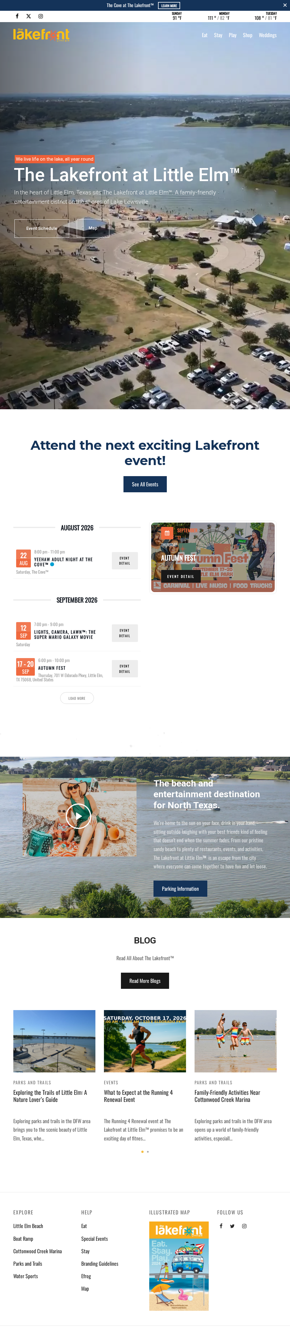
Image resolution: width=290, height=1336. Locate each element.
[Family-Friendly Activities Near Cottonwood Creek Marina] (236, 1041)
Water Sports (25, 1276)
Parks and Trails (32, 1082)
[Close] (285, 5)
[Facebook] (17, 16)
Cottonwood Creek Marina (37, 1251)
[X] (28, 16)
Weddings (268, 35)
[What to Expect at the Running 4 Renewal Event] (145, 1041)
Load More (77, 698)
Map (93, 228)
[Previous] (11, 1082)
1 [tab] (142, 1152)
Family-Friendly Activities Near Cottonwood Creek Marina (227, 1096)
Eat (205, 35)
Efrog (86, 1276)
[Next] (278, 1082)
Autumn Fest (52, 668)
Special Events (94, 1238)
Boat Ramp (23, 1238)
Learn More (95, 5)
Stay (218, 35)
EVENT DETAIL (124, 561)
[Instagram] (40, 16)
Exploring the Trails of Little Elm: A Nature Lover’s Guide (50, 1096)
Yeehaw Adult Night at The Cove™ (63, 561)
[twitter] (232, 1226)
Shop (247, 35)
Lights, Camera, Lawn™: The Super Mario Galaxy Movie (65, 634)
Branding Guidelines (99, 1263)
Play (232, 35)
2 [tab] (148, 1152)
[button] (145, 484)
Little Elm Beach (28, 1225)
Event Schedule (41, 228)
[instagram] (244, 1226)
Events (111, 1082)
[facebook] (221, 1226)
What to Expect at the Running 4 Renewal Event (138, 1096)
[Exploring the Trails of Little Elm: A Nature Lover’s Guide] (54, 1041)
